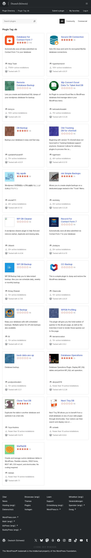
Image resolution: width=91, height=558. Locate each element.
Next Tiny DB (67, 400)
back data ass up (25, 355)
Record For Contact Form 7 (69, 220)
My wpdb (21, 173)
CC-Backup (66, 264)
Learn (49, 497)
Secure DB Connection (72, 37)
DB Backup (22, 128)
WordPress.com (10, 517)
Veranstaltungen (76, 501)
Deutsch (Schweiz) (16, 540)
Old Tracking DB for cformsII (68, 129)
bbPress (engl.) (10, 525)
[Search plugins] (34, 21)
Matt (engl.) (8, 521)
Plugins (28, 505)
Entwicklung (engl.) (55, 505)
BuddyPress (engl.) (11, 530)
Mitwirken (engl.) (76, 497)
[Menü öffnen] (87, 3)
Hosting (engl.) (8, 505)
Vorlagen (28, 509)
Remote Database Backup (25, 83)
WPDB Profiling (68, 309)
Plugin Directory (8, 11)
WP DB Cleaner (24, 219)
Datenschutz (8, 509)
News (4, 501)
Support (50, 501)
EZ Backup (22, 309)
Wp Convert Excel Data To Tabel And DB (72, 83)
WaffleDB (21, 446)
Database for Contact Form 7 (24, 38)
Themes (28, 501)
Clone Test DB (24, 400)
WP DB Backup (24, 264)
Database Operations (72, 355)
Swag (72, 509)
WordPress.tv (54, 509)
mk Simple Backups (71, 173)
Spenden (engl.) (77, 505)
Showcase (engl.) (32, 497)
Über (4, 497)
